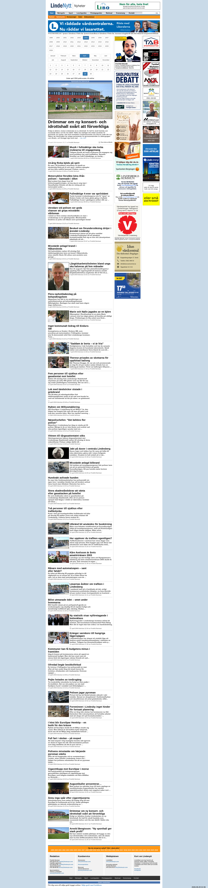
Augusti (63, 60)
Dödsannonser (89, 17)
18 (85, 69)
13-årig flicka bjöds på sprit (64, 163)
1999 (51, 38)
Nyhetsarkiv (60, 17)
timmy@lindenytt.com (57, 873)
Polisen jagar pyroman (83, 692)
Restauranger (71, 17)
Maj (95, 56)
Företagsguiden (96, 13)
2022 (86, 46)
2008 (51, 42)
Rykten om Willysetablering (64, 407)
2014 (93, 42)
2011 (72, 42)
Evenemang (120, 13)
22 (108, 69)
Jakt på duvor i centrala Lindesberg (90, 448)
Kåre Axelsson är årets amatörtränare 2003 (83, 554)
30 (91, 74)
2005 (93, 38)
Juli (53, 60)
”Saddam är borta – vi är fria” (87, 343)
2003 (79, 38)
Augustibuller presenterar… (86, 784)
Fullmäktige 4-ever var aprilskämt (89, 193)
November (95, 60)
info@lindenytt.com (84, 861)
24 (56, 74)
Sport (71, 13)
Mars (74, 56)
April (84, 56)
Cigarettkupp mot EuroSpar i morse (68, 769)
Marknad (109, 13)
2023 (93, 46)
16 (73, 69)
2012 (79, 42)
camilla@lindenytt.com (66, 864)
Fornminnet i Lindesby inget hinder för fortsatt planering (90, 708)
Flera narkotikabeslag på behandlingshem (62, 295)
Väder (80, 17)
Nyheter (52, 17)
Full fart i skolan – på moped (64, 738)
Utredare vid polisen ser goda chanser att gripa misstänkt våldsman (65, 210)
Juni (105, 56)
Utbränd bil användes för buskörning (91, 524)
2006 (100, 38)
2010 (65, 42)
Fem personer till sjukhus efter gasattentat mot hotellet (65, 375)
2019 (65, 46)
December (106, 60)
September (74, 60)
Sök (157, 13)
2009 (58, 42)
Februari (63, 56)
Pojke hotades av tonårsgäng (64, 679)
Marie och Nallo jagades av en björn (90, 311)
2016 (107, 42)
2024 (100, 46)
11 (108, 65)
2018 (58, 46)
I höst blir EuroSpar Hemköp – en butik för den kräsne (67, 724)
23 (50, 74)
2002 (72, 38)
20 (97, 69)
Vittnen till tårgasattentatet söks (66, 435)
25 (62, 74)
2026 (51, 50)
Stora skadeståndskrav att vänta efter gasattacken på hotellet (66, 492)
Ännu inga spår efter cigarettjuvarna (69, 798)
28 (79, 74)
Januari (52, 56)
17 (79, 69)
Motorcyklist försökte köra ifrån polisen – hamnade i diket (66, 177)
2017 (51, 46)
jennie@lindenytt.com (66, 867)
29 (85, 74)
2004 (86, 38)
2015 (100, 42)
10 (102, 65)
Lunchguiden (82, 13)
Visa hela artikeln (106, 142)
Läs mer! (83, 138)
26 (68, 74)
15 (68, 69)
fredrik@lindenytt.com (66, 861)
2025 (107, 46)
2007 (107, 38)
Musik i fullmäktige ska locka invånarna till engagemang (86, 148)
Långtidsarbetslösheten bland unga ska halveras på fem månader (90, 265)
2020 (72, 46)
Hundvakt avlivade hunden (63, 477)
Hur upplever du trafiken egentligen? (91, 538)
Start (51, 13)
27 (73, 74)
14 (62, 69)
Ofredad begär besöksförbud (64, 664)
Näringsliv (61, 13)
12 (50, 69)
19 (91, 69)
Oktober (84, 60)
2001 (65, 38)
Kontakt (131, 13)
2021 (79, 46)
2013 (86, 42)
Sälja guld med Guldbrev (91, 885)
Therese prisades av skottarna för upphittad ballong (89, 359)
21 (102, 69)
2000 (58, 38)
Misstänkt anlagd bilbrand (85, 462)
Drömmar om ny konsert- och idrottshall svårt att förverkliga (78, 124)
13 (56, 69)
